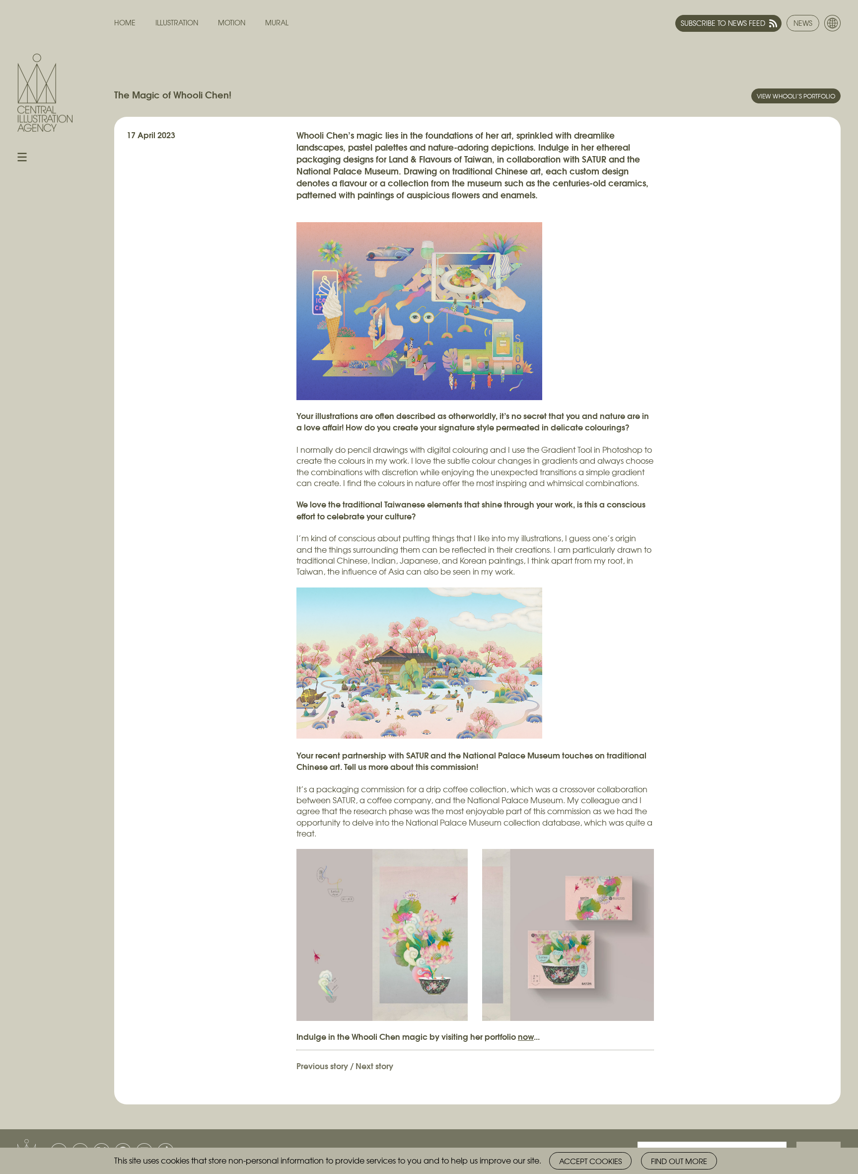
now (526, 1036)
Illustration (176, 22)
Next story (374, 1065)
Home (125, 22)
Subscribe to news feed (723, 23)
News (802, 23)
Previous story (322, 1065)
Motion (231, 22)
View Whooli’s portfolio (796, 95)
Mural (276, 22)
